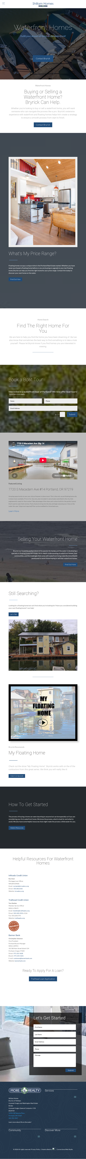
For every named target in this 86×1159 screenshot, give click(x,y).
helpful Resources (16, 828)
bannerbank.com (20, 961)
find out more (70, 564)
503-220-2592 (18, 913)
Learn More (14, 511)
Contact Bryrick (43, 58)
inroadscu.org (19, 891)
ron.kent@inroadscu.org (21, 886)
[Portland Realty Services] (43, 6)
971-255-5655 (18, 956)
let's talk (13, 614)
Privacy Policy (35, 1149)
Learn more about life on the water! (20, 1122)
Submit (72, 414)
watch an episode (16, 776)
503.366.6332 (18, 889)
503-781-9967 (13, 1118)
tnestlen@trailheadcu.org (21, 911)
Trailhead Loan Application (43, 979)
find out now (15, 279)
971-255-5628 (18, 953)
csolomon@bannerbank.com (23, 958)
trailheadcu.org (20, 918)
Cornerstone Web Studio (65, 1149)
